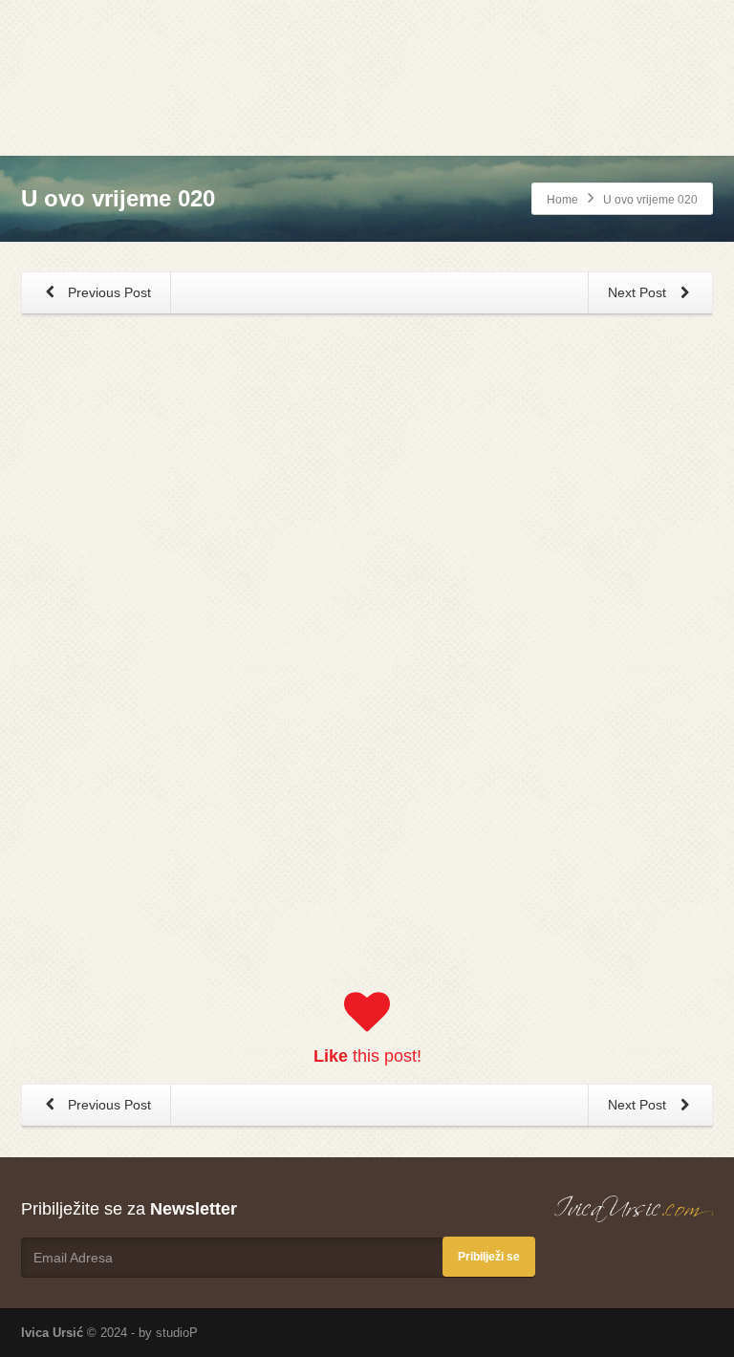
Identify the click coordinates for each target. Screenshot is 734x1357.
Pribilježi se (489, 1256)
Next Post (639, 292)
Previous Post (107, 292)
